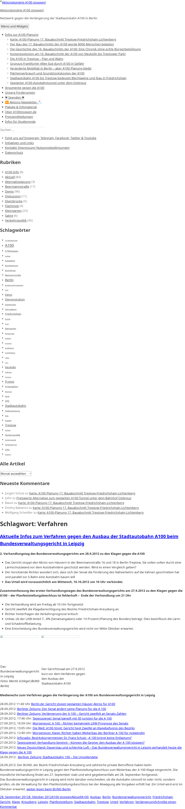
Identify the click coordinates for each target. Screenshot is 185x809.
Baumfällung (10, 270)
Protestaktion (11, 386)
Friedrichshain (13, 314)
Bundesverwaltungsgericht (131, 797)
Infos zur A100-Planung (21, 34)
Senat (7, 396)
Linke (7, 358)
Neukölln (10, 367)
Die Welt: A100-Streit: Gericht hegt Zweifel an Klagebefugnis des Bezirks (84, 728)
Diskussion (13, 196)
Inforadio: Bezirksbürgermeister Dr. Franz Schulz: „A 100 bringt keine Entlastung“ (74, 738)
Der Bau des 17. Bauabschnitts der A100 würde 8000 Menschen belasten (62, 44)
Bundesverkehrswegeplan (14, 285)
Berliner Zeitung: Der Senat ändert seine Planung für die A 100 (61, 709)
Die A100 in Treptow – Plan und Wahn (36, 59)
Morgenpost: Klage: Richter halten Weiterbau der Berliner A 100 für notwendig (89, 733)
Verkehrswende (10, 440)
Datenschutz (14, 152)
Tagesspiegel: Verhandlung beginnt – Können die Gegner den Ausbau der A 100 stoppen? (80, 742)
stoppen (8, 420)
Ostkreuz (8, 372)
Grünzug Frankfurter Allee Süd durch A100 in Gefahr (47, 63)
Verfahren (127, 802)
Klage (7, 324)
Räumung (8, 392)
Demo (9, 191)
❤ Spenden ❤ (14, 97)
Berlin (9, 280)
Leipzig (43, 802)
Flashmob (12, 206)
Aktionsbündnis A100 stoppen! (22, 10)
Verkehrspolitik (16, 220)
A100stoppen (11, 251)
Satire (9, 215)
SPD (7, 400)
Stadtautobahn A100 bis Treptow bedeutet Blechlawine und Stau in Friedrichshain (68, 78)
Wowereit (8, 454)
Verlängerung (11, 445)
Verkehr (8, 430)
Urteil (114, 802)
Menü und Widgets (14, 26)
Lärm (6, 363)
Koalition (8, 338)
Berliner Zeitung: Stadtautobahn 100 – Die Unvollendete (58, 757)
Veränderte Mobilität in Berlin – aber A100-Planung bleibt (50, 68)
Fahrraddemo (11, 309)
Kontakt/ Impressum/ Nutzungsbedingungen (37, 147)
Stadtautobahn (15, 406)
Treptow (10, 425)
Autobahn (10, 260)
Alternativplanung (18, 182)
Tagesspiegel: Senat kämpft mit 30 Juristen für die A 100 (72, 718)
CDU (6, 290)
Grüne (7, 319)
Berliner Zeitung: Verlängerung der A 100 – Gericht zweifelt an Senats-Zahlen (71, 713)
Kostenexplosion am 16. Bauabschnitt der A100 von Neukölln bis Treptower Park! (68, 54)
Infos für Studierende (20, 121)
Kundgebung (9, 348)
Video (7, 449)
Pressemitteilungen (19, 117)
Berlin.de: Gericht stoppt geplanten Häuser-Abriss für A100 (73, 704)
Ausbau (7, 256)
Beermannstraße (17, 186)
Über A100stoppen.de (20, 112)
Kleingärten (13, 211)
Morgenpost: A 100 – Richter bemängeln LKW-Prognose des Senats (80, 723)
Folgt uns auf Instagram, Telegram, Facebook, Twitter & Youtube (50, 138)
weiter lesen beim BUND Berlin (49, 789)
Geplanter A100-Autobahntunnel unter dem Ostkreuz (48, 83)
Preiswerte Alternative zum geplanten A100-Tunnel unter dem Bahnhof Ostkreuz (73, 498)
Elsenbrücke (14, 201)
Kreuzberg (8, 343)
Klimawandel (9, 334)
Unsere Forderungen (20, 92)
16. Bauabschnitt (11, 240)
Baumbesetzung (11, 266)
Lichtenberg (10, 353)
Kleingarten (10, 328)
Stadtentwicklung (12, 411)
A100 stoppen (62, 797)
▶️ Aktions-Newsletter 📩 (23, 102)
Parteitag (8, 377)
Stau (6, 416)
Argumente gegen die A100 (24, 88)
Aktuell (10, 177)
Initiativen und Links (19, 143)
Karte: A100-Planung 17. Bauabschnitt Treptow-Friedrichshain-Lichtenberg (63, 39)
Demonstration (15, 299)
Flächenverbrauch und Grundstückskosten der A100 (47, 73)
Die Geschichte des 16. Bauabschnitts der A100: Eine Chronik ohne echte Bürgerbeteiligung (75, 49)
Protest (9, 381)
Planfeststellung (61, 802)
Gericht (5, 802)
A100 (9, 245)
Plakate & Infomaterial (21, 107)
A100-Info (12, 172)
